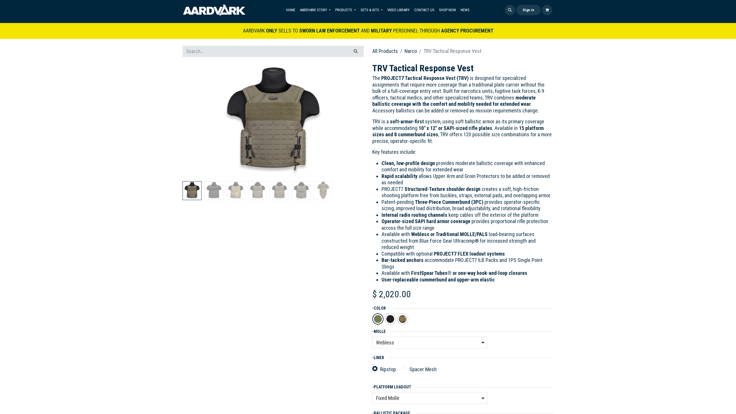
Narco (411, 51)
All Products (385, 51)
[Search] (356, 51)
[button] (510, 10)
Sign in (528, 10)
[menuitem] (291, 10)
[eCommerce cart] (547, 10)
